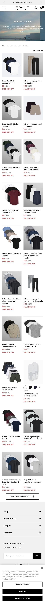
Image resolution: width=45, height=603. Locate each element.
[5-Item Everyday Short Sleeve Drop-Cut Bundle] (12, 283)
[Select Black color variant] (30, 387)
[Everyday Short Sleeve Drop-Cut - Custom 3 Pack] (12, 464)
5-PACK (26, 45)
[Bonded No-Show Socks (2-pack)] (33, 372)
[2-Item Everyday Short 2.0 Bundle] (33, 108)
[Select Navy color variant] (35, 387)
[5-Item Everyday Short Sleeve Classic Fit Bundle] (33, 238)
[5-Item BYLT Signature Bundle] (12, 238)
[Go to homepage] (22, 8)
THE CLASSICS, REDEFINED (22, 2)
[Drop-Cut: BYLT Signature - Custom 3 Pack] (33, 464)
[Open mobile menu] (3, 8)
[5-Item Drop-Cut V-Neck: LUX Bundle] (33, 151)
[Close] (42, 568)
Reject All (22, 591)
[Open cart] (41, 8)
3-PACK (18, 45)
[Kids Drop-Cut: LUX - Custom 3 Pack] (33, 328)
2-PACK (10, 45)
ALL (3, 45)
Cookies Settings (22, 584)
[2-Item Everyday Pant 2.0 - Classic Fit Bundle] (33, 283)
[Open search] (36, 8)
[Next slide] (41, 2)
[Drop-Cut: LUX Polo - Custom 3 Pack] (12, 108)
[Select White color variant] (25, 387)
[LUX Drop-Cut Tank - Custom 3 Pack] (33, 195)
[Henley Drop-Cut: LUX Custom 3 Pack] (12, 195)
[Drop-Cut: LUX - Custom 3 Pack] (12, 65)
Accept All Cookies (22, 598)
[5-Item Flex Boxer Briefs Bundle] (12, 372)
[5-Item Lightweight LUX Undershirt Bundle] (33, 421)
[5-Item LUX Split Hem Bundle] (12, 421)
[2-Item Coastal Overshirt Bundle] (12, 328)
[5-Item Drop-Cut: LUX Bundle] (12, 151)
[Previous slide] (3, 2)
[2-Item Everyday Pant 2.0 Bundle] (33, 65)
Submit (37, 556)
